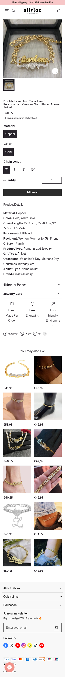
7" (6, 169)
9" (23, 169)
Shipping (8, 118)
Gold (8, 152)
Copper (10, 134)
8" (15, 169)
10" (33, 169)
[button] (6, 10)
